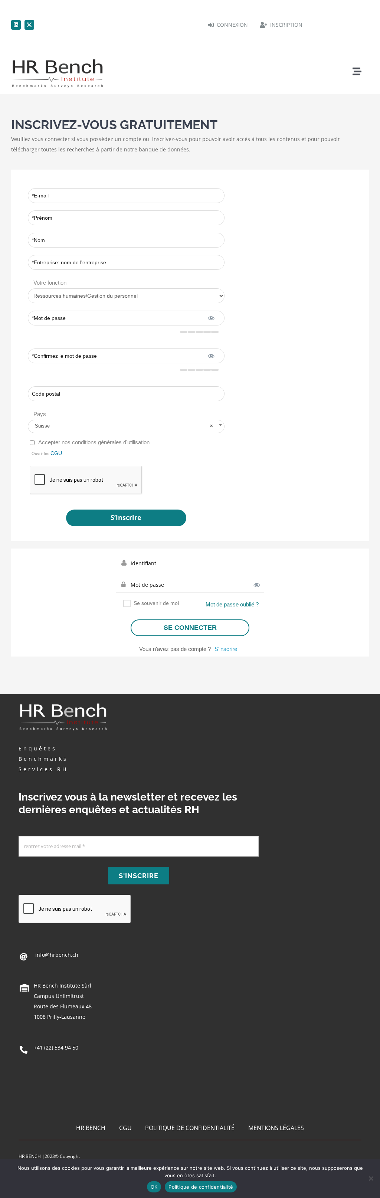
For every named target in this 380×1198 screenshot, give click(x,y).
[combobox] (126, 426)
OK (154, 1187)
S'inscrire (225, 649)
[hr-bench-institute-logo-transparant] (57, 58)
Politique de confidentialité (200, 1187)
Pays (39, 414)
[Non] (370, 1178)
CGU (56, 453)
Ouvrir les (47, 453)
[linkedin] (16, 25)
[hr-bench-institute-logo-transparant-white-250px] (63, 702)
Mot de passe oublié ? (232, 604)
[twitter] (29, 25)
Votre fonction (49, 282)
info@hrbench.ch (56, 954)
